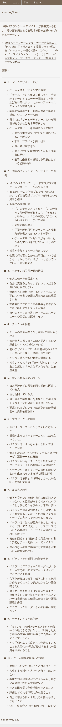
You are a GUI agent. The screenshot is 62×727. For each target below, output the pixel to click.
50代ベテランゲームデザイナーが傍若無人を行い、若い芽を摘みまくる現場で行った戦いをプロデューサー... (30, 30)
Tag (26, 2)
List (16, 2)
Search (38, 2)
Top (5, 2)
